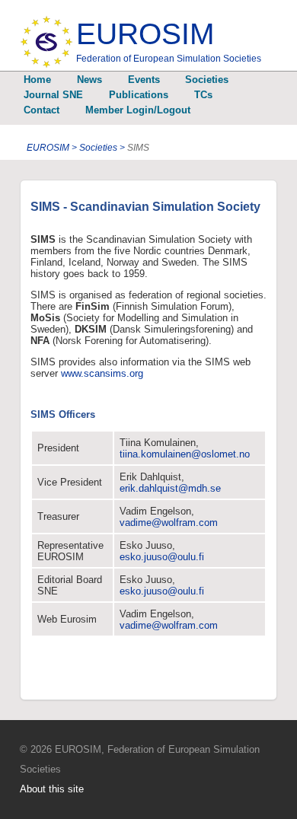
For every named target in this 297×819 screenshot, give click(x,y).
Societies (206, 79)
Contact (41, 110)
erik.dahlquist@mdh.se (170, 488)
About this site (52, 789)
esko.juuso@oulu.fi (162, 556)
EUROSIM (168, 40)
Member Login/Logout (137, 110)
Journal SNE (53, 94)
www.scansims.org (102, 373)
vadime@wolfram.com (169, 522)
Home (37, 79)
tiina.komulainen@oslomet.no (185, 454)
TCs (203, 94)
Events (144, 79)
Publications (138, 94)
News (89, 79)
